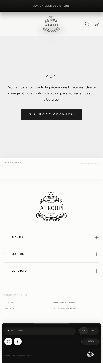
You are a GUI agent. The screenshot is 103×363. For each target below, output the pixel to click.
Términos (29, 355)
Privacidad (21, 355)
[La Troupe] (51, 205)
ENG (93, 331)
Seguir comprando (51, 114)
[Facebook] (18, 341)
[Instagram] (8, 341)
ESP (84, 331)
